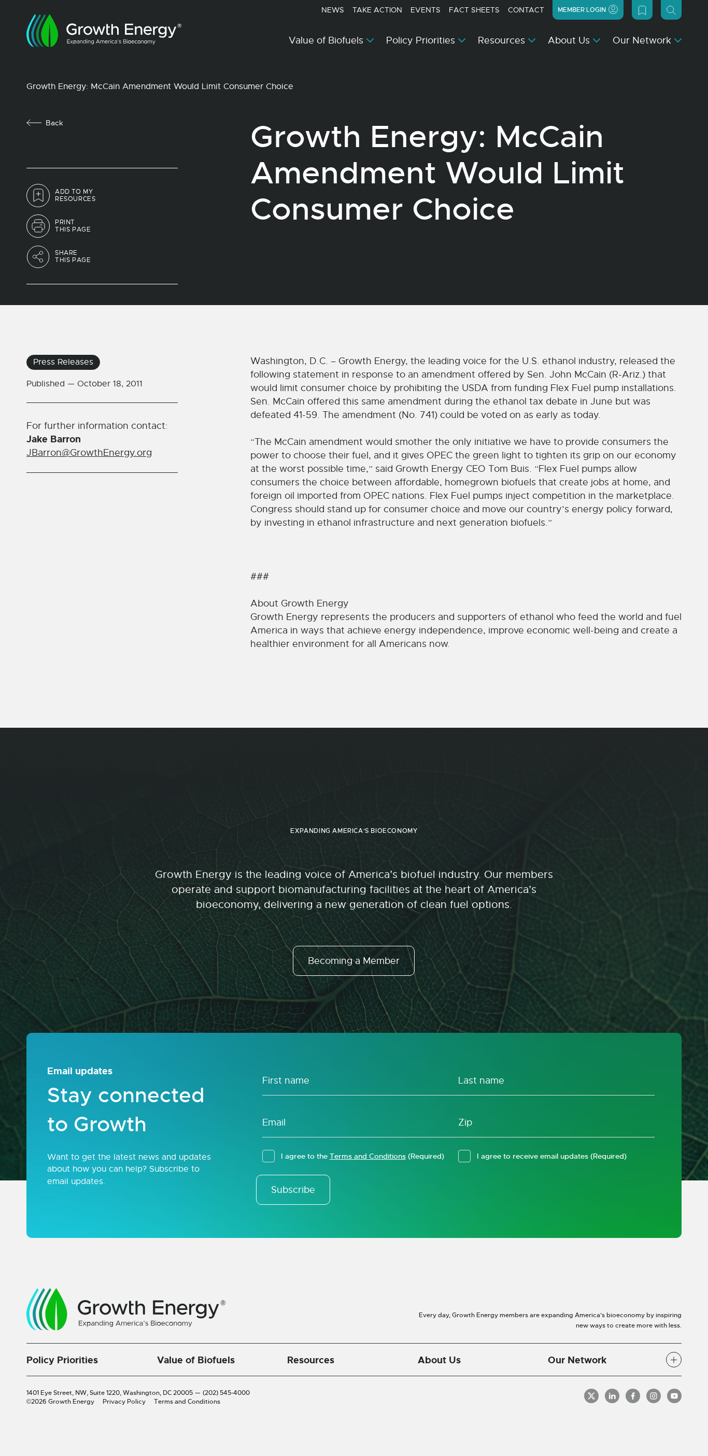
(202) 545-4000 (226, 1393)
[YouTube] (674, 1396)
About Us (569, 40)
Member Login (582, 10)
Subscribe (293, 1189)
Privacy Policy (124, 1401)
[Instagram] (653, 1396)
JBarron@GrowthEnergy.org (89, 452)
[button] (674, 1359)
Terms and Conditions (368, 1156)
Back (54, 123)
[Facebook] (633, 1396)
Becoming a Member (354, 961)
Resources (501, 40)
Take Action (377, 10)
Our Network (642, 40)
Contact (526, 10)
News (332, 10)
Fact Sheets (474, 10)
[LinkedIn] (612, 1396)
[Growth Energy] (103, 30)
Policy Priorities (420, 40)
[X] (591, 1396)
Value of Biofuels (326, 40)
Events (425, 10)
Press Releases (63, 362)
